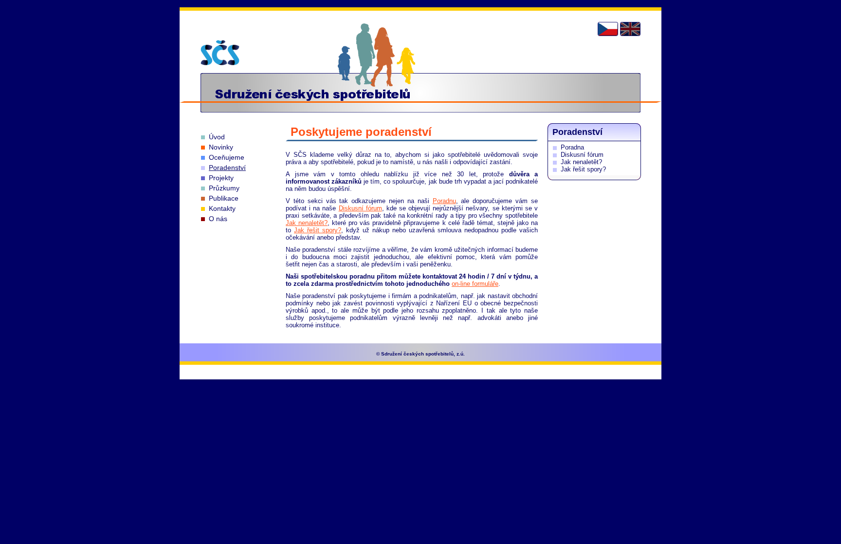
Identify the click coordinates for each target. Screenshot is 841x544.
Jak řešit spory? (317, 230)
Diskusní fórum (360, 208)
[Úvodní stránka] (220, 52)
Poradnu (444, 201)
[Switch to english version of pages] (630, 29)
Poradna (572, 147)
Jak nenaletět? (307, 222)
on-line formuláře (475, 283)
